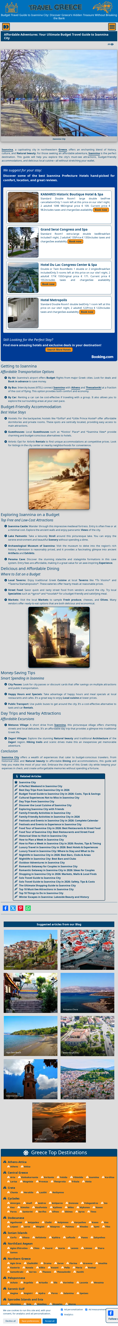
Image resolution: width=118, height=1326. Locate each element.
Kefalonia (40, 1237)
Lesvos (74, 1248)
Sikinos (68, 1211)
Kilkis (42, 1267)
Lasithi (43, 1192)
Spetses (83, 1293)
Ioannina (7, 149)
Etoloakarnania (29, 1177)
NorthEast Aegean (19, 1243)
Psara (100, 1248)
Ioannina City (10, 757)
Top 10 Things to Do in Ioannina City (41, 893)
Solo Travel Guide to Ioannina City (40, 878)
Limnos (88, 1248)
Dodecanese (15, 1218)
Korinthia (68, 1282)
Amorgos (15, 1203)
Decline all (11, 1321)
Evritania (48, 1177)
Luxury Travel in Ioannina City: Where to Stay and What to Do (56, 851)
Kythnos (57, 1207)
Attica (26, 1166)
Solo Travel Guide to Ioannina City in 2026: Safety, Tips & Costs (57, 881)
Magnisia (27, 1181)
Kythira (55, 1237)
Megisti (39, 1226)
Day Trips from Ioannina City (36, 801)
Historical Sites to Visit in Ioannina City (43, 835)
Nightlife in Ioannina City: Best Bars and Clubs (47, 858)
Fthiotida (78, 1177)
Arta (12, 1177)
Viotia (88, 1181)
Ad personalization (73, 1309)
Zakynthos (99, 1237)
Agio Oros (15, 1263)
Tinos (93, 1211)
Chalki (48, 1222)
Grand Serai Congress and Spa (64, 229)
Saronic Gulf (15, 1289)
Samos (14, 1252)
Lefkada (70, 1237)
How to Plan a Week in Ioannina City (41, 839)
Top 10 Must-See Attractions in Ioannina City (46, 889)
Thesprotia (59, 1181)
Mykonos (84, 1207)
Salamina (68, 1293)
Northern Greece (18, 1258)
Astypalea (33, 1222)
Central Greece (17, 1172)
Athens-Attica (16, 1162)
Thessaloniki (93, 387)
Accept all (49, 1321)
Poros (54, 1293)
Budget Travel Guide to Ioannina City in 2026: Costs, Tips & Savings (59, 793)
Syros (81, 1211)
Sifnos (55, 1211)
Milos (70, 1207)
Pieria (78, 1267)
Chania (14, 1192)
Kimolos (24, 1207)
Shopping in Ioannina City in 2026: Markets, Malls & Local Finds (58, 874)
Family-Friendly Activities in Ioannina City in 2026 (49, 816)
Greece (63, 149)
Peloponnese (15, 1278)
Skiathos (42, 1304)
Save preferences (30, 1321)
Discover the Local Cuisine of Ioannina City (45, 805)
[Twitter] (13, 909)
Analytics (68, 1314)
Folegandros (91, 1203)
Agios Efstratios (19, 1248)
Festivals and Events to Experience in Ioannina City (50, 824)
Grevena (87, 1263)
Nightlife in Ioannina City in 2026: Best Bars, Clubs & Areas (55, 855)
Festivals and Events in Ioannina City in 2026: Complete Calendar (58, 820)
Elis (55, 1282)
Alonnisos (15, 1304)
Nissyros (55, 1226)
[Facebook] (5, 909)
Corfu (13, 1237)
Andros (41, 1203)
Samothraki (16, 1271)
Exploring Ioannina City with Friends (41, 809)
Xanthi (80, 1271)
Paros (13, 1211)
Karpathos (80, 1222)
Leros (26, 1226)
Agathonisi (16, 1222)
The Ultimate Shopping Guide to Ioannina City (47, 885)
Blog (78, 924)
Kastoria (15, 1267)
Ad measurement (97, 1309)
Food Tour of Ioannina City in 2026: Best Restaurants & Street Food (59, 828)
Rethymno (58, 1192)
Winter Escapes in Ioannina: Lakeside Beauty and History (54, 897)
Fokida (63, 1177)
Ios (105, 1203)
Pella (67, 1267)
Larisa (13, 1181)
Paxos (84, 1237)
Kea (12, 1207)
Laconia (83, 1282)
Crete (10, 1188)
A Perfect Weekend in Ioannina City (40, 786)
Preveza (43, 1181)
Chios (36, 1248)
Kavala (29, 1267)
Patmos (69, 1226)
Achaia (14, 1282)
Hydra (41, 1293)
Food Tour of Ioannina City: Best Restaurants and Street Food (56, 832)
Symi (96, 1226)
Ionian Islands (16, 1233)
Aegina (14, 1293)
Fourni (48, 1248)
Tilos (107, 1226)
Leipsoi (14, 1226)
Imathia (102, 1263)
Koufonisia (41, 1207)
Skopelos (57, 1304)
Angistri (28, 1293)
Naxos (99, 1207)
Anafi (29, 1203)
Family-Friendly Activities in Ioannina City (45, 813)
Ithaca (26, 1237)
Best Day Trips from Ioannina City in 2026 (44, 790)
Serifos (42, 1211)
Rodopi (92, 1267)
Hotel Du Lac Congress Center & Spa (69, 265)
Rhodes (83, 1226)
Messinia (98, 1282)
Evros (60, 1263)
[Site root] (11, 7)
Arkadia (43, 1282)
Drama (47, 1263)
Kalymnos (62, 1222)
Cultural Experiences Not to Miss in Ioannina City (49, 797)
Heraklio (28, 1192)
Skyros (72, 1304)
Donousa (73, 1203)
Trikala (75, 1181)
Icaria (61, 1248)
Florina (73, 1263)
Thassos (46, 1271)
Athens (75, 387)
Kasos (94, 1222)
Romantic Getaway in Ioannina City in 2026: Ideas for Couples (57, 870)
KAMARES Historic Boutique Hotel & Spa (72, 194)
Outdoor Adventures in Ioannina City (42, 862)
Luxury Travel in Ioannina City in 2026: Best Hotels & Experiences (58, 847)
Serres (32, 1271)
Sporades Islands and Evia (24, 1299)
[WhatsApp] (28, 909)
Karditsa (109, 1177)
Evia (28, 1304)
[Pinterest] (20, 909)
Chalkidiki (32, 1263)
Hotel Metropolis (54, 300)
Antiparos (57, 1203)
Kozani (54, 1267)
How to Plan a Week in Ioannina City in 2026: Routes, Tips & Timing (60, 843)
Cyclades (13, 1198)
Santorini (27, 1211)
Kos (106, 1222)
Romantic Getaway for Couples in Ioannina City (48, 866)
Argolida (28, 1282)
